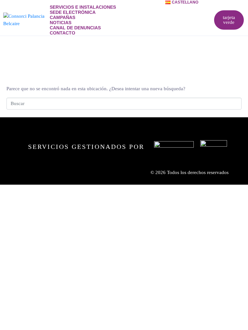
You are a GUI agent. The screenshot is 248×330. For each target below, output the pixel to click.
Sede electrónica (73, 12)
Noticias (60, 22)
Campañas (62, 17)
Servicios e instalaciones (83, 7)
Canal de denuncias (75, 27)
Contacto (62, 32)
